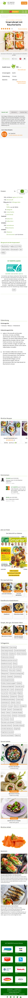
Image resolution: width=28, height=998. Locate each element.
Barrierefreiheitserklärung (10, 994)
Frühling (4, 709)
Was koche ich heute (7, 636)
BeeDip (7, 497)
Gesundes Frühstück (6, 725)
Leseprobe (3, 569)
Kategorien (22, 994)
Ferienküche (22, 715)
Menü (2, 12)
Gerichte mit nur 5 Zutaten (14, 820)
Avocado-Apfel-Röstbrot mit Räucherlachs (11, 875)
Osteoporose (13, 696)
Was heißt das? (22, 69)
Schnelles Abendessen (7, 728)
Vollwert (19, 670)
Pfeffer (8, 207)
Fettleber (19, 683)
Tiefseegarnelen (16, 202)
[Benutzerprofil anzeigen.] (8, 489)
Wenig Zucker (5, 673)
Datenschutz (17, 989)
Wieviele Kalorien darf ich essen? (21, 82)
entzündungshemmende (7, 680)
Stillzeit (13, 702)
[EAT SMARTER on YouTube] (20, 997)
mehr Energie (12, 693)
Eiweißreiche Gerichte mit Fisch (9, 660)
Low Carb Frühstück (7, 593)
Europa (10, 706)
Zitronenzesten (10, 234)
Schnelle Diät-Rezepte (20, 650)
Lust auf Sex (4, 693)
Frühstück (18, 722)
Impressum (9, 989)
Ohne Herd (12, 670)
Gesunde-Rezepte (17, 667)
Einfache (15, 715)
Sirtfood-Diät (5, 654)
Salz (7, 204)
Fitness (15, 663)
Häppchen (17, 735)
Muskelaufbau (5, 696)
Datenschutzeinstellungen (14, 991)
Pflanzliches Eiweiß (18, 614)
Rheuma (21, 696)
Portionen (22, 194)
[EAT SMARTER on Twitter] (17, 997)
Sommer (10, 709)
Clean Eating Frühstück (7, 650)
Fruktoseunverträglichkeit (8, 686)
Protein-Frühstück (21, 654)
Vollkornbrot (9, 221)
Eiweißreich (6, 614)
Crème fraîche (10, 212)
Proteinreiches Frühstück (8, 657)
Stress (18, 702)
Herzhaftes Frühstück (18, 725)
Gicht (12, 689)
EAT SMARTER (14, 487)
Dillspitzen (9, 232)
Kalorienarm (5, 670)
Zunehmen (4, 706)
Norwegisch (23, 706)
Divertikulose (18, 676)
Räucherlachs (10, 228)
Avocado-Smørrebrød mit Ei (10, 438)
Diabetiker (10, 676)
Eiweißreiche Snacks (6, 663)
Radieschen (9, 219)
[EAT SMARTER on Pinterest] (10, 997)
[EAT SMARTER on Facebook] (7, 997)
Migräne (20, 693)
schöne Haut (20, 699)
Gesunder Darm (20, 686)
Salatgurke (9, 209)
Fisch (12, 719)
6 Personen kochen (6, 715)
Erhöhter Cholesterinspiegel (8, 683)
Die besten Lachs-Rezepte (8, 722)
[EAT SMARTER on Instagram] (14, 997)
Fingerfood (17, 728)
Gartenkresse (10, 225)
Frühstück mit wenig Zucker (16, 673)
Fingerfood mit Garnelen (7, 732)
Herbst (3, 712)
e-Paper (25, 569)
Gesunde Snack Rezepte (7, 735)
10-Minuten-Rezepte (17, 712)
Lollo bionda (9, 214)
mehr (14, 290)
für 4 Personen (5, 719)
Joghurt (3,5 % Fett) (17, 197)
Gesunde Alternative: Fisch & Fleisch (9, 906)
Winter (8, 712)
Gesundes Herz (5, 689)
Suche (23, 12)
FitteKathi (8, 478)
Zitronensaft (9, 200)
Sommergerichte (18, 709)
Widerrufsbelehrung (14, 992)
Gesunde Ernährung (6, 667)
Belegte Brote (5, 647)
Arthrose (4, 676)
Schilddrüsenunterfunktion (8, 699)
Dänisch (16, 706)
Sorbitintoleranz (5, 702)
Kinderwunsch (18, 689)
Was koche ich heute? (14, 793)
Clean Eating (13, 647)
